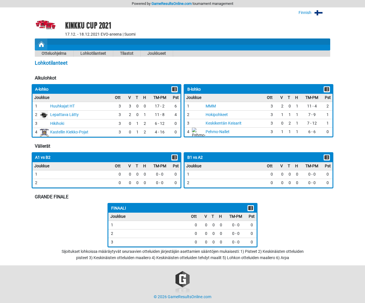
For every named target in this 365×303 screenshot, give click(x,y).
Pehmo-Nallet (218, 131)
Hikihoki (57, 123)
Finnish (305, 12)
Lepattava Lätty (64, 114)
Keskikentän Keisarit (224, 123)
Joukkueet (156, 53)
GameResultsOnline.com (171, 3)
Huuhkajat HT (62, 106)
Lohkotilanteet (93, 53)
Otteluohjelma (54, 53)
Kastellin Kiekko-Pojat (69, 132)
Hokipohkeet (217, 114)
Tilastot (126, 53)
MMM (211, 106)
